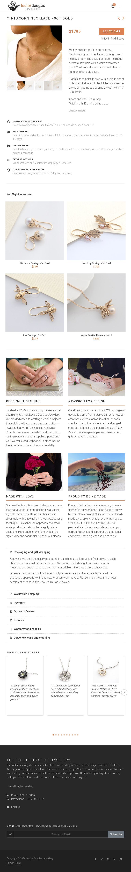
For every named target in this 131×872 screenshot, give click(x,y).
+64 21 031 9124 (35, 799)
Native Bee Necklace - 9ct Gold (96, 335)
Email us (15, 806)
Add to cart (112, 31)
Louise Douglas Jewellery (20, 786)
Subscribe (116, 834)
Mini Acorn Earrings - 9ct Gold (35, 263)
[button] (53, 735)
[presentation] (124, 692)
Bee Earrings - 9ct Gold (34, 335)
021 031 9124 (27, 795)
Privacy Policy (14, 862)
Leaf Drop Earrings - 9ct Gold (96, 263)
